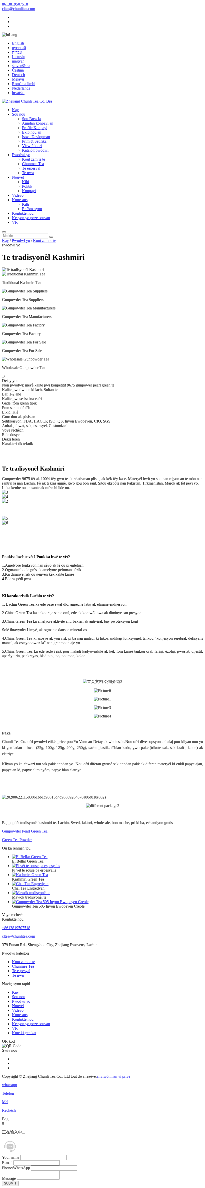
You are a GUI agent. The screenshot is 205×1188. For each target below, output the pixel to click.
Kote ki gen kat (24, 1033)
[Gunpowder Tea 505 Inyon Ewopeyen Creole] (50, 902)
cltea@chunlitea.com (18, 9)
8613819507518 (15, 4)
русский (19, 48)
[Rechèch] (4, 232)
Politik (27, 186)
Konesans (20, 200)
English (18, 43)
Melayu (18, 79)
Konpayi (29, 191)
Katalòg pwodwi (35, 150)
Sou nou (18, 114)
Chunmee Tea (33, 164)
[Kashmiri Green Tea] (30, 875)
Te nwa (28, 173)
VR (15, 222)
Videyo (18, 195)
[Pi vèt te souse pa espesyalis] (36, 866)
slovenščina (21, 66)
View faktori (32, 146)
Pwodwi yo (21, 155)
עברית (17, 52)
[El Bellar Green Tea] (30, 857)
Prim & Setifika (34, 141)
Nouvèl (18, 177)
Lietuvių (18, 57)
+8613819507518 (16, 928)
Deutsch (18, 75)
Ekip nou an (31, 132)
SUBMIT (10, 1183)
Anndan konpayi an (37, 123)
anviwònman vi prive (113, 1076)
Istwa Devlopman (36, 137)
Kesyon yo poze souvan (31, 218)
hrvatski (18, 93)
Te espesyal (31, 168)
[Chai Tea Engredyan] (30, 884)
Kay (15, 110)
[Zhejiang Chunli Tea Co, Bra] (27, 101)
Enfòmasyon (32, 209)
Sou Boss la (31, 119)
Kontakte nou (23, 213)
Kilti (25, 182)
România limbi (23, 84)
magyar (18, 61)
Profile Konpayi (34, 128)
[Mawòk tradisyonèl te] (31, 893)
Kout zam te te (33, 159)
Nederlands (21, 88)
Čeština (18, 70)
